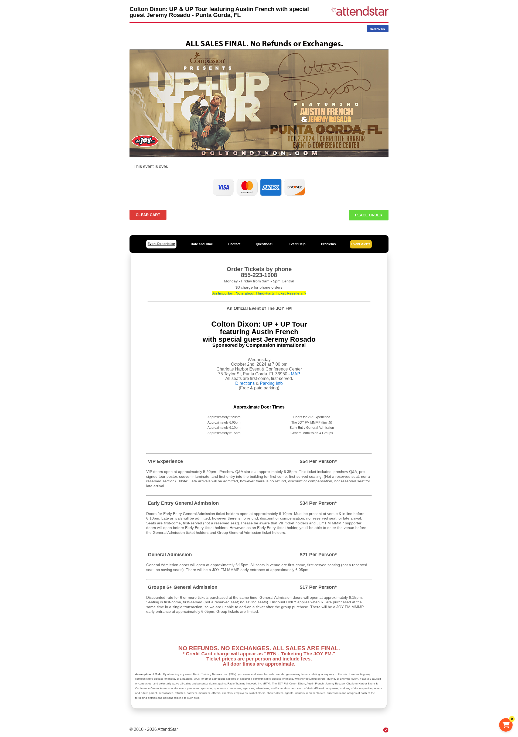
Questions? (264, 244)
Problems (328, 244)
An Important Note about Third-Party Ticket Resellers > (259, 293)
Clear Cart (148, 215)
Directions (245, 383)
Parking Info (271, 383)
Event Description (161, 244)
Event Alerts (360, 244)
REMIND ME (377, 28)
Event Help (297, 244)
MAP (295, 374)
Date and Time (202, 244)
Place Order (368, 215)
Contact (234, 244)
